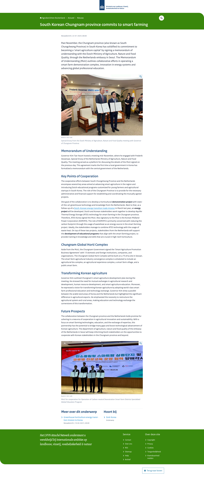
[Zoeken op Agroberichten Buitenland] (161, 18)
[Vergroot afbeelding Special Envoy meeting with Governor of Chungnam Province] (141, 76)
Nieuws (80, 18)
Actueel (71, 18)
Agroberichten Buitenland (53, 18)
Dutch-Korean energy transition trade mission (94, 208)
